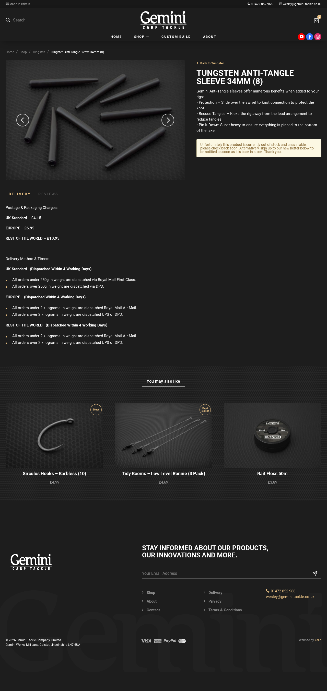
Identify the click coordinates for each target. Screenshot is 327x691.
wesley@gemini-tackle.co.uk (301, 4)
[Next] (167, 120)
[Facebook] (309, 36)
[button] (7, 20)
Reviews (48, 194)
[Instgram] (317, 36)
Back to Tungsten (212, 63)
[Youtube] (301, 36)
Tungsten (38, 52)
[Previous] (22, 120)
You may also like (163, 381)
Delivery (20, 194)
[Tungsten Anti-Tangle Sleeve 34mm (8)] (95, 120)
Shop (23, 52)
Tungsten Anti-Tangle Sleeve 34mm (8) (77, 52)
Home (10, 52)
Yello (318, 640)
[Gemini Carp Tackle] (163, 20)
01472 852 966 (262, 4)
